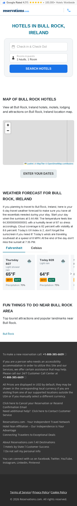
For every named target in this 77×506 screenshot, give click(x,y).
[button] (8, 125)
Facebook (44, 458)
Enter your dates (38, 173)
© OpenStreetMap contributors (59, 163)
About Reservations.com (18, 442)
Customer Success (37, 446)
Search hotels (38, 68)
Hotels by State (14, 446)
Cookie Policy (59, 492)
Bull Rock (8, 333)
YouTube (66, 458)
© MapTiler (40, 163)
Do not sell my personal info (22, 451)
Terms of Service (20, 492)
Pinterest (34, 462)
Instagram (9, 462)
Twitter (55, 458)
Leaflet (30, 163)
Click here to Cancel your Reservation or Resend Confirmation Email (33, 405)
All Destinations (45, 442)
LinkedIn (22, 462)
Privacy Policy (41, 492)
